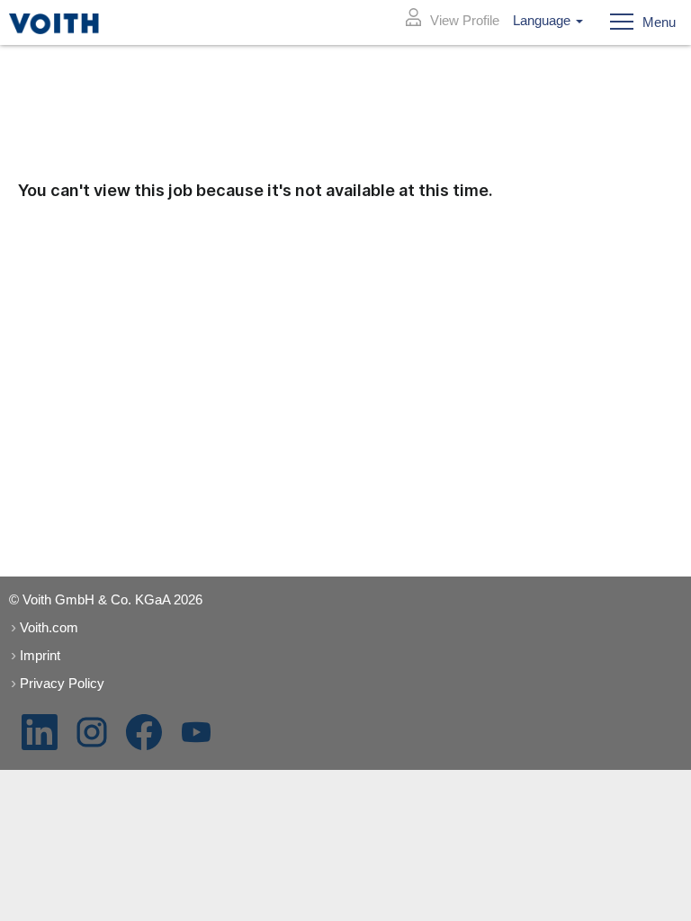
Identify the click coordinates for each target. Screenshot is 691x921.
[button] (637, 22)
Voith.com (49, 627)
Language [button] (543, 20)
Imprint (40, 655)
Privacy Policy (62, 683)
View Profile (464, 20)
